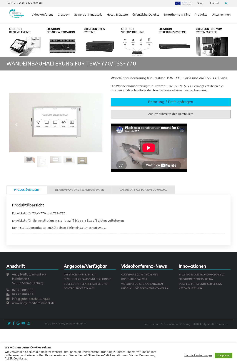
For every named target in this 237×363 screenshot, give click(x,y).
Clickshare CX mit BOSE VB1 (139, 274)
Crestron (63, 14)
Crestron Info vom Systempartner (209, 30)
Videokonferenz (42, 14)
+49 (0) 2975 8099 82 (29, 3)
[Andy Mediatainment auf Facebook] (13, 323)
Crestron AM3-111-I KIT (80, 274)
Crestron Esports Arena (196, 279)
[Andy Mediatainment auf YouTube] (23, 323)
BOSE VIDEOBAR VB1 (134, 279)
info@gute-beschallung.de (31, 298)
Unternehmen (221, 14)
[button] (171, 102)
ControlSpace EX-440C (79, 288)
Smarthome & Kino (177, 14)
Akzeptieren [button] (223, 355)
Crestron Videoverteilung (132, 30)
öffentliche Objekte (145, 14)
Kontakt (214, 3)
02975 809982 (22, 290)
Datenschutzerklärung (176, 324)
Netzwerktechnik (190, 288)
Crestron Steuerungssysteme (172, 30)
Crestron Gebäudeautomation (61, 30)
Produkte (201, 14)
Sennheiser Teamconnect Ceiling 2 (87, 279)
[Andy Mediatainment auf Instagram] (28, 323)
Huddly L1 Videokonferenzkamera (144, 288)
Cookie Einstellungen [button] (198, 355)
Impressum (150, 324)
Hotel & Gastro (117, 14)
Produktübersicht (26, 189)
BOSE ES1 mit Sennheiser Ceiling (85, 283)
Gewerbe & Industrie (88, 14)
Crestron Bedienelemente (20, 30)
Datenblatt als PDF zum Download (143, 189)
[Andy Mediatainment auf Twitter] (8, 323)
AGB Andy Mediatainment (210, 324)
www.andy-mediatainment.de (33, 303)
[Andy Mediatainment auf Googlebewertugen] (18, 323)
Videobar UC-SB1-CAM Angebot (142, 283)
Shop (200, 3)
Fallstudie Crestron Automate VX (202, 274)
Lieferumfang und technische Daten (79, 189)
